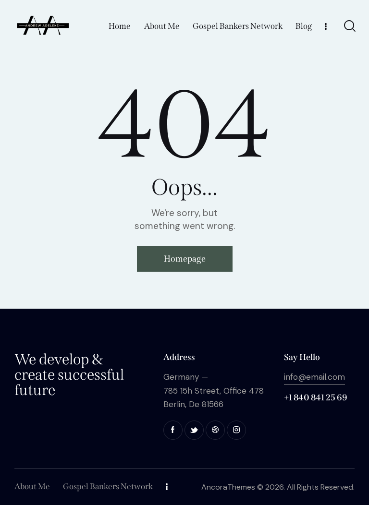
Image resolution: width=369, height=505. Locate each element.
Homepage (185, 258)
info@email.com (314, 377)
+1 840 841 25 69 (315, 397)
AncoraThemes (228, 487)
